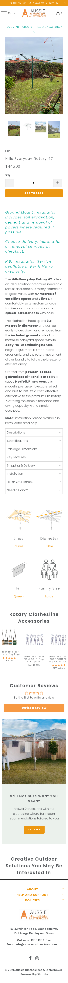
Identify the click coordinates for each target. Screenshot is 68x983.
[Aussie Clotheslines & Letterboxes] (34, 13)
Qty (7, 175)
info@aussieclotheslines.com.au (38, 944)
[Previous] (8, 95)
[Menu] (2, 13)
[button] (9, 658)
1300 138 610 (39, 940)
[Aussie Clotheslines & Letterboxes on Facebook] (30, 958)
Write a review (34, 708)
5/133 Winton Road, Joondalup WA (34, 929)
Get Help (34, 829)
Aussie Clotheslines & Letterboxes (39, 970)
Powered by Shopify (34, 974)
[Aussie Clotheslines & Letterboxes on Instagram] (37, 958)
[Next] (60, 95)
